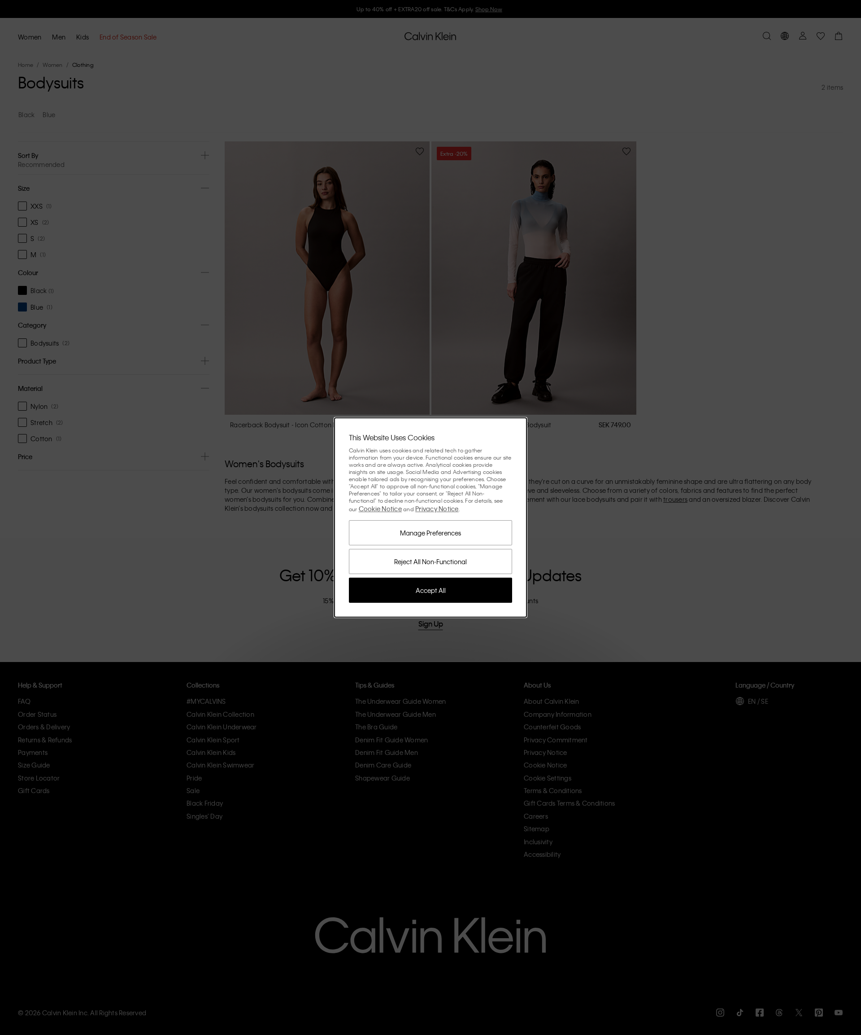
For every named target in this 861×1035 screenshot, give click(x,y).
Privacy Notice (437, 508)
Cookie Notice (380, 508)
